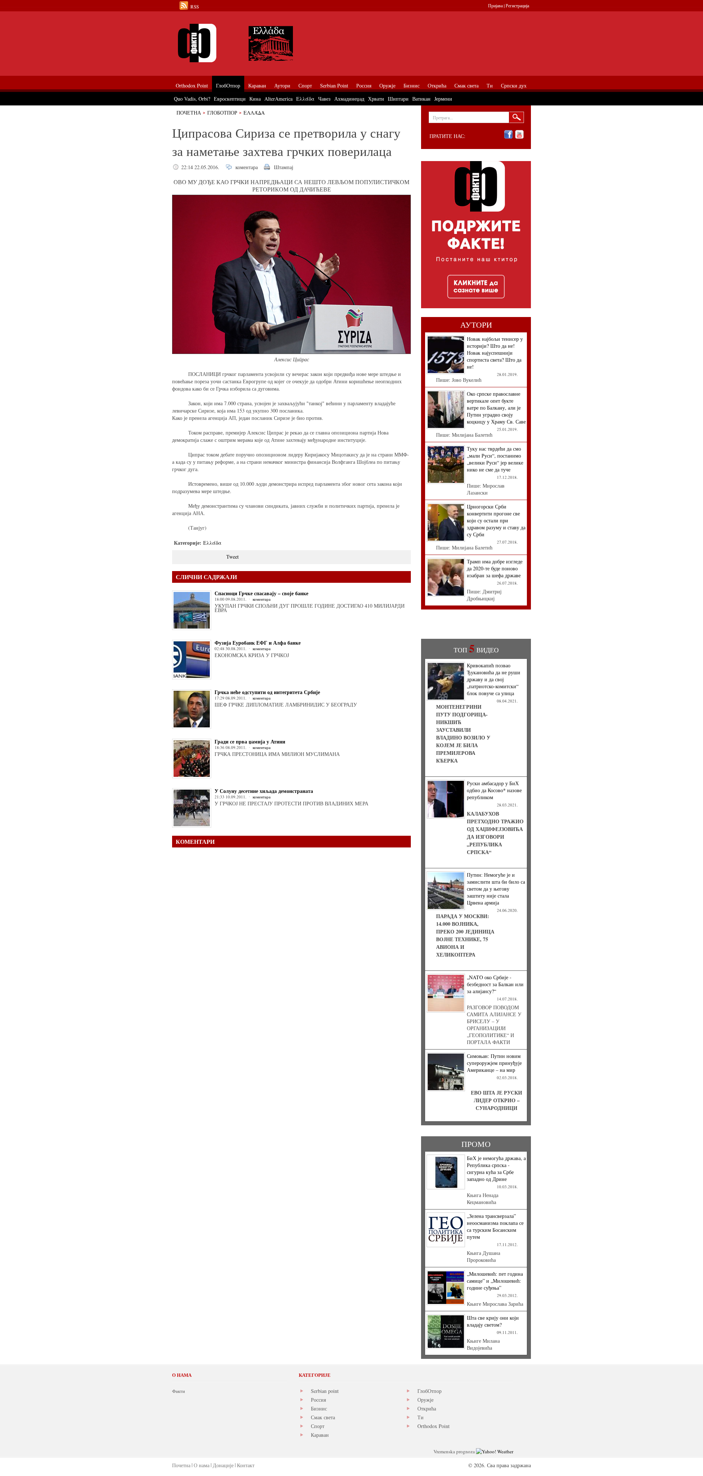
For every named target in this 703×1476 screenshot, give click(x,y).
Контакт (245, 1465)
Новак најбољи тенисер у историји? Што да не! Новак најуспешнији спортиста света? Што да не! (495, 352)
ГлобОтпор (222, 112)
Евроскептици (230, 98)
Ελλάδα (254, 112)
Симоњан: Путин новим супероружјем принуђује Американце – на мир (494, 1062)
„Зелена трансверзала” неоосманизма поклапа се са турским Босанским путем (495, 1226)
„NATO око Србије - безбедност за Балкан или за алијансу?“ (495, 984)
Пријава (495, 5)
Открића (426, 1408)
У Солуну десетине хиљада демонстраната (264, 791)
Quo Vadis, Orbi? (192, 98)
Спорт (317, 1426)
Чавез (324, 98)
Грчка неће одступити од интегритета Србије (267, 692)
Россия (318, 1399)
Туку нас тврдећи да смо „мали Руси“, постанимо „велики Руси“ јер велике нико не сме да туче (495, 459)
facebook (508, 134)
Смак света (323, 1417)
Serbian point (325, 1390)
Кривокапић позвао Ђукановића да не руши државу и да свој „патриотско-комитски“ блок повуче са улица (493, 679)
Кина (255, 98)
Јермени (443, 98)
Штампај (283, 167)
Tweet (232, 556)
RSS (194, 6)
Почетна (188, 112)
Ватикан (421, 98)
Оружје (425, 1399)
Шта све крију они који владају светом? (493, 1321)
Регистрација (517, 5)
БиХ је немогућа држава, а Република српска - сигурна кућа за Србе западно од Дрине (496, 1168)
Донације (223, 1465)
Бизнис (319, 1408)
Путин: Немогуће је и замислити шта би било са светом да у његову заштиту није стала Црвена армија (496, 888)
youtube (519, 134)
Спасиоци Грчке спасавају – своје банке (261, 593)
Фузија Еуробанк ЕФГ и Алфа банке (258, 642)
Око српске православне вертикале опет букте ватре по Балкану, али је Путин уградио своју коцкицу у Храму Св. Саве (496, 407)
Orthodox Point (433, 1426)
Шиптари (398, 98)
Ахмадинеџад (349, 98)
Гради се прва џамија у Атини (250, 741)
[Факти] (254, 43)
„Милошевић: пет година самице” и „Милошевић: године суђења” (495, 1280)
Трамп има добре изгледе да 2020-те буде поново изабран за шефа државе (494, 568)
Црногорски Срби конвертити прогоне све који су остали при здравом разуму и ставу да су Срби (496, 520)
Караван (320, 1434)
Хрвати (376, 98)
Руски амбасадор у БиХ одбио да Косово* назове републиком (494, 790)
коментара (246, 167)
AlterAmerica (278, 98)
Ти (420, 1417)
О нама (201, 1465)
